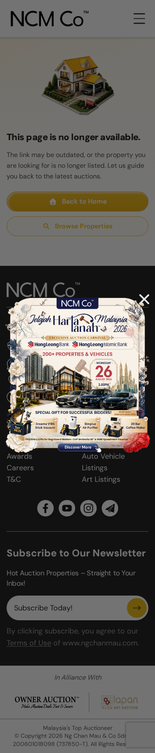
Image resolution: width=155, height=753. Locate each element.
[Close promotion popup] (144, 299)
